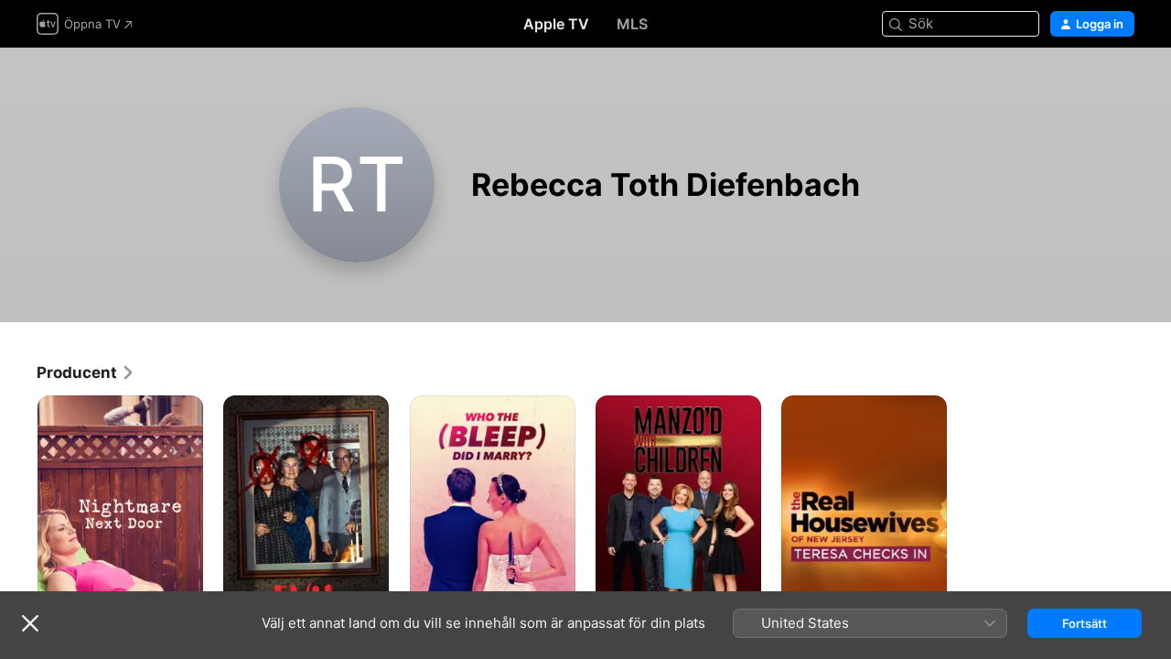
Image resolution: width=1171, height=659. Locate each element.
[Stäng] (30, 623)
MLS (632, 24)
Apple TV (556, 24)
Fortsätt (1084, 623)
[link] (86, 372)
